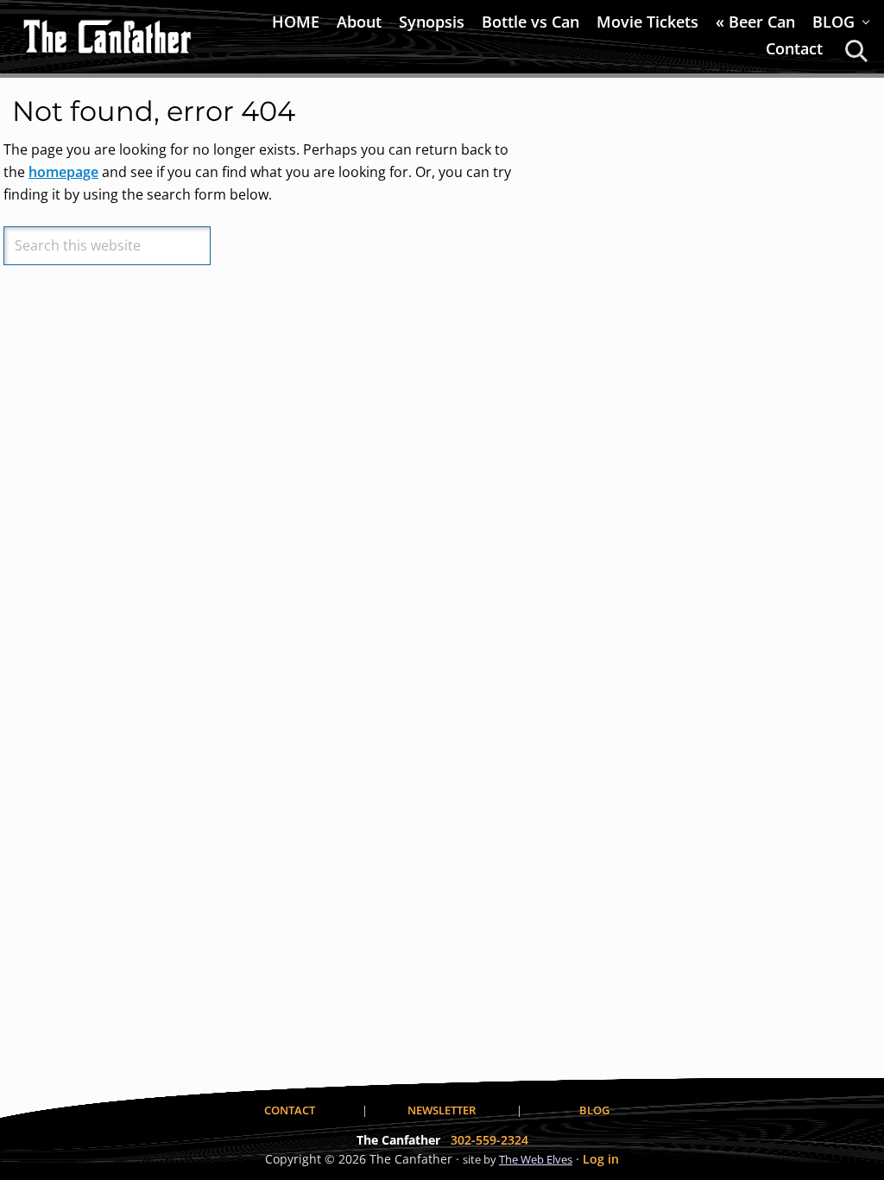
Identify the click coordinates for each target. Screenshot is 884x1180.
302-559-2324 (489, 1140)
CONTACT (289, 1110)
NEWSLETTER (441, 1110)
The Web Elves (535, 1159)
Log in (601, 1159)
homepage (63, 171)
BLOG (594, 1110)
